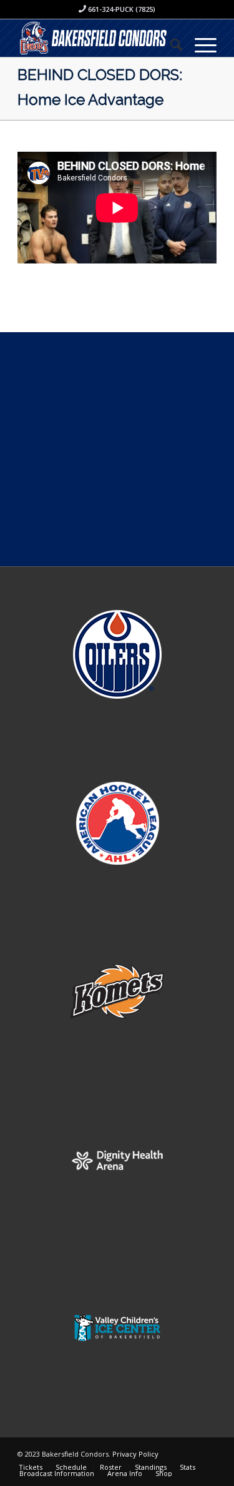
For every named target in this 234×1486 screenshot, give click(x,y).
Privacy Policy (135, 1454)
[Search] (170, 44)
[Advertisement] (117, 449)
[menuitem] (170, 44)
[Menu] (199, 44)
